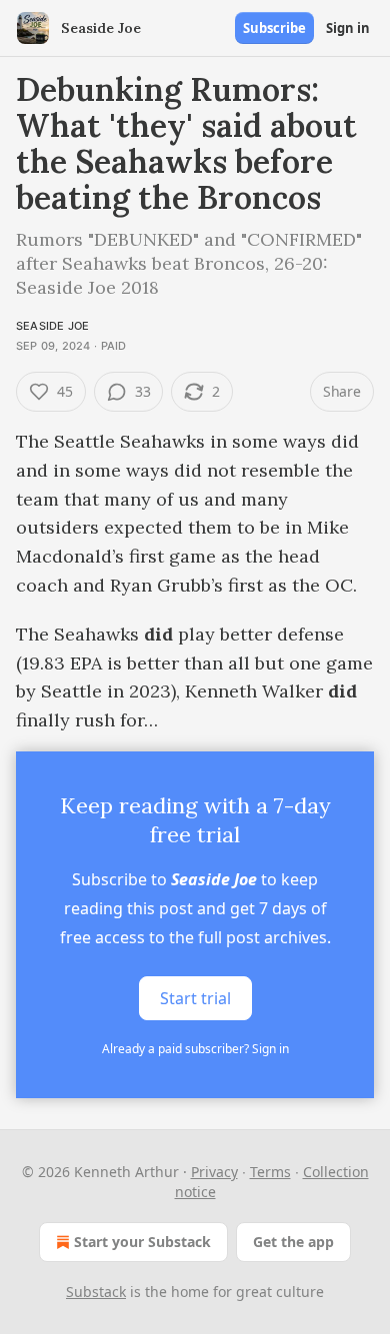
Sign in (348, 28)
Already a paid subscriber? (195, 1048)
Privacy (214, 1171)
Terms (270, 1171)
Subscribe (274, 28)
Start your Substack (142, 1241)
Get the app (293, 1241)
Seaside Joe (52, 326)
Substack (96, 1291)
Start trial (195, 998)
